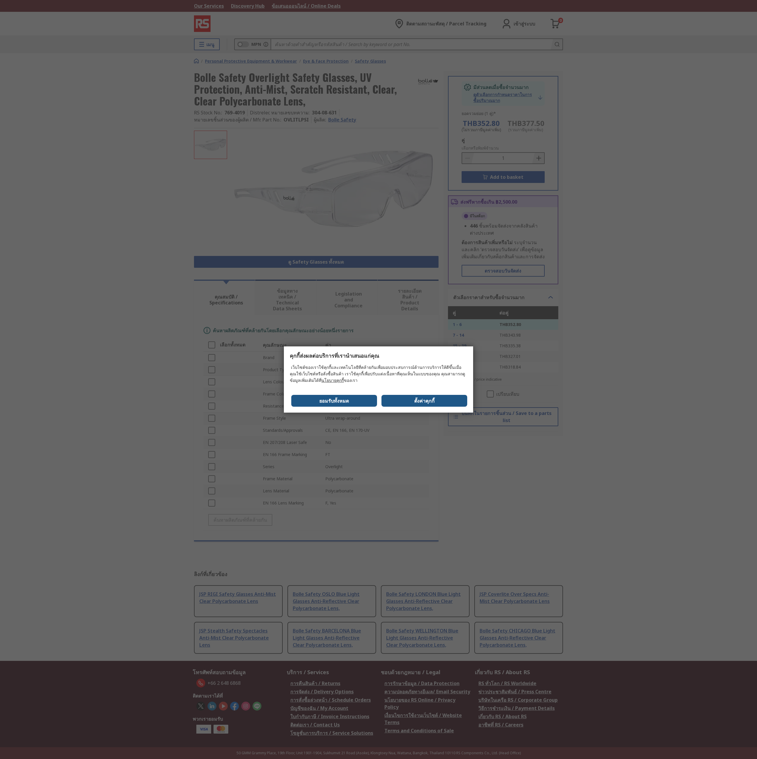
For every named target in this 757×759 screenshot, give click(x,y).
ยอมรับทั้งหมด (334, 401)
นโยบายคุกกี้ (332, 380)
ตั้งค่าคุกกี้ (424, 401)
